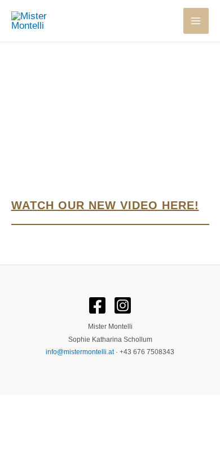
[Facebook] (97, 305)
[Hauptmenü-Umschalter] (196, 21)
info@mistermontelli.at (80, 352)
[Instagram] (122, 305)
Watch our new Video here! (105, 205)
